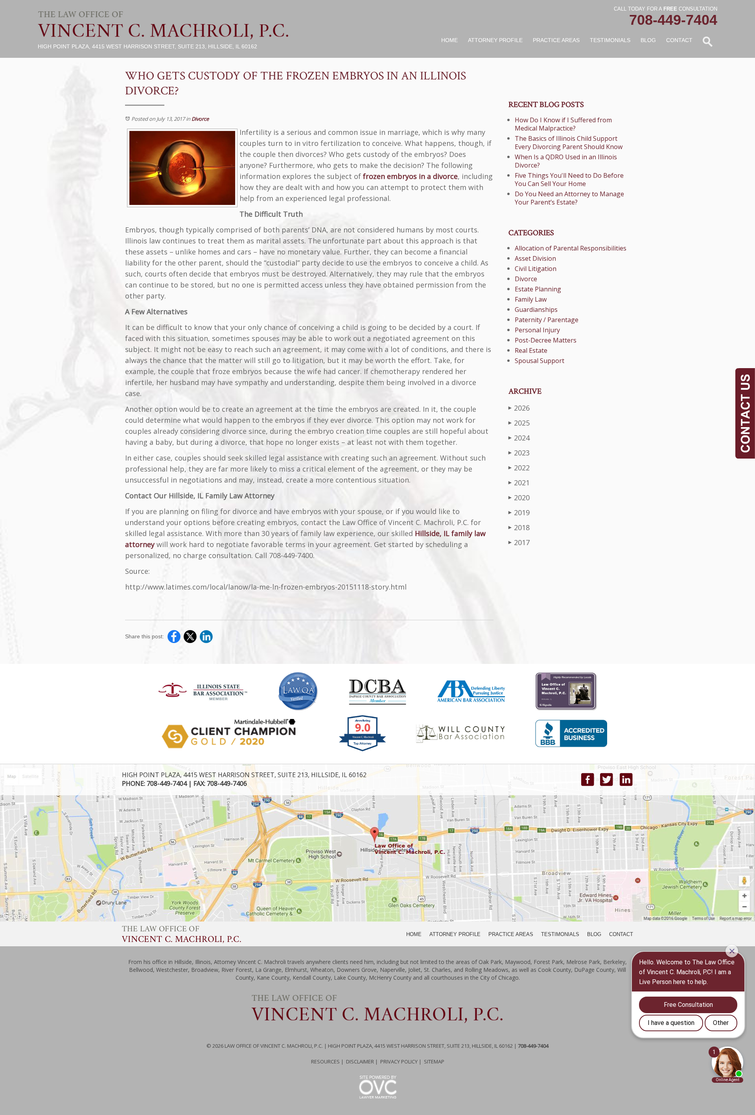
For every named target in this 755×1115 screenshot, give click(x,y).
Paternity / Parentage (546, 319)
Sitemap (434, 1061)
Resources (325, 1061)
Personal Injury (537, 330)
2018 (519, 527)
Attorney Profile (495, 40)
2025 (519, 423)
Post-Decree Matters (545, 340)
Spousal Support (539, 360)
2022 (519, 467)
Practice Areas (556, 40)
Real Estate (531, 350)
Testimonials (610, 40)
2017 (519, 542)
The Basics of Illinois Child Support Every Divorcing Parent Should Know (568, 142)
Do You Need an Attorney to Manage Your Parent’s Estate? (569, 198)
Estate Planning (538, 289)
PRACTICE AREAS (510, 934)
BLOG (594, 934)
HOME (414, 934)
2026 (519, 408)
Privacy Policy (399, 1061)
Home (449, 40)
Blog (648, 40)
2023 (519, 452)
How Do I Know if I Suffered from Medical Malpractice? (563, 124)
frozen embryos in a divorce (410, 176)
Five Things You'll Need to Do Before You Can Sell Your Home (569, 179)
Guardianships (536, 309)
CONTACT (621, 934)
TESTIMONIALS (560, 934)
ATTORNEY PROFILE (455, 934)
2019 (519, 512)
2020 (519, 497)
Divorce (200, 118)
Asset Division (535, 258)
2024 (519, 437)
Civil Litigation (535, 268)
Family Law (531, 299)
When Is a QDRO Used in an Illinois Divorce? (566, 161)
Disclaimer (360, 1061)
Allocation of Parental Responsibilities (570, 248)
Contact (679, 40)
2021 (519, 482)
